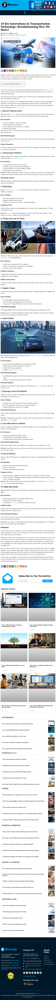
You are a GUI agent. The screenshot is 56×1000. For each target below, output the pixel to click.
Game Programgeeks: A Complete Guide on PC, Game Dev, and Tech (19, 794)
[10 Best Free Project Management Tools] (51, 918)
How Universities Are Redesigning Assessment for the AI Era (17, 887)
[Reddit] (7, 70)
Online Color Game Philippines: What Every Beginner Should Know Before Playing (23, 801)
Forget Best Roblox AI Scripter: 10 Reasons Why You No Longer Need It (20, 819)
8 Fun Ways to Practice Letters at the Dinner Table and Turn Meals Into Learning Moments (23, 874)
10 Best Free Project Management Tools (12, 918)
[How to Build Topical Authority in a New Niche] (51, 736)
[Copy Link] (18, 70)
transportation (4, 257)
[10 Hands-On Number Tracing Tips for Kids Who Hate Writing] (51, 881)
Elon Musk (9, 213)
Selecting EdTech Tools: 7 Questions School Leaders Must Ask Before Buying (22, 893)
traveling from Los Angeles (12, 190)
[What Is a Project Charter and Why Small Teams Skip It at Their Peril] (51, 831)
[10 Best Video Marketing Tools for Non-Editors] (51, 759)
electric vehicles (49, 90)
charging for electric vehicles (15, 370)
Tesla (13, 130)
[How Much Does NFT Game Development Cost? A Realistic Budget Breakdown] (51, 813)
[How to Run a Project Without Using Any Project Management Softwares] (51, 784)
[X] (4, 70)
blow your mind (19, 107)
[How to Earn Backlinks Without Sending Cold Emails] (51, 730)
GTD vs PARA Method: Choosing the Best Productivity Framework (41, 706)
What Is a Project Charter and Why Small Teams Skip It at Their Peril (19, 831)
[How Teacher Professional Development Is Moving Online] (51, 748)
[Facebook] (2, 70)
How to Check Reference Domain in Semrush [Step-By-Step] (12, 625)
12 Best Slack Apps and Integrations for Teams (14, 778)
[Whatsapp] (15, 70)
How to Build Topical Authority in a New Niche (13, 666)
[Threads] (38, 973)
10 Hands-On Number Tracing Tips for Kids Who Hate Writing (18, 881)
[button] (24, 13)
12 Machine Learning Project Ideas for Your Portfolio (15, 765)
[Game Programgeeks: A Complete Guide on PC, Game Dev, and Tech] (51, 795)
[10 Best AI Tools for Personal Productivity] (51, 930)
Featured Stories (11, 35)
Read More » (4, 630)
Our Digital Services (29, 976)
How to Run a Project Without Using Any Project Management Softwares (21, 784)
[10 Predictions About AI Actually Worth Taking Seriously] (51, 771)
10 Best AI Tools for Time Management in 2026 (14, 924)
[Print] (23, 70)
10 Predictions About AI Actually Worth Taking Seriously (16, 771)
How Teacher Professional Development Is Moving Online (14, 706)
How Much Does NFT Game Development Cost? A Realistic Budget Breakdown (22, 813)
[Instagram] (20, 70)
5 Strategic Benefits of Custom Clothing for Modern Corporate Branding (20, 850)
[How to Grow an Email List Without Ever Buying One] (51, 742)
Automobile (7, 17)
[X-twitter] (27, 973)
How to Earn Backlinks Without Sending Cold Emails (41, 625)
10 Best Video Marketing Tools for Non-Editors (14, 759)
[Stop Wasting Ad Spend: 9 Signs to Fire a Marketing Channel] (51, 844)
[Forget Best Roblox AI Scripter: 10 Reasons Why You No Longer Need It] (51, 819)
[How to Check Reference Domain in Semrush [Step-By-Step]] (51, 724)
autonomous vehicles (17, 158)
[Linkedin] (10, 70)
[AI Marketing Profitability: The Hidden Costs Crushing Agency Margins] (51, 856)
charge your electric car (36, 355)
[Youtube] (41, 973)
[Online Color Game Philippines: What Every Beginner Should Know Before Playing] (51, 801)
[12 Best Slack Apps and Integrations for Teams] (51, 778)
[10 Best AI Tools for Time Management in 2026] (51, 924)
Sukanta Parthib (15, 960)
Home (2, 17)
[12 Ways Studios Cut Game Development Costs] (51, 807)
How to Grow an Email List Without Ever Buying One (41, 666)
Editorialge (37, 993)
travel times (40, 386)
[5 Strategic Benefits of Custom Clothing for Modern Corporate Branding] (51, 850)
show (22, 84)
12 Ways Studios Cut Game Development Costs (14, 807)
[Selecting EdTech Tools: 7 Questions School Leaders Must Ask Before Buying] (51, 893)
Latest (17, 35)
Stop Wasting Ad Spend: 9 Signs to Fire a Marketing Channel (17, 844)
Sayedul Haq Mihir (14, 965)
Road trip (9, 420)
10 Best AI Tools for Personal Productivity (13, 930)
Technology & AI (22, 35)
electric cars (13, 114)
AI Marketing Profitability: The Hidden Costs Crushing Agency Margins (20, 856)
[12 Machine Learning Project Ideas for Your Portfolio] (51, 765)
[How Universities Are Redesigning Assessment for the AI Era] (51, 887)
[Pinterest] (12, 70)
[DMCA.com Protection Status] (11, 979)
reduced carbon (14, 502)
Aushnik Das (16, 963)
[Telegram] (26, 70)
